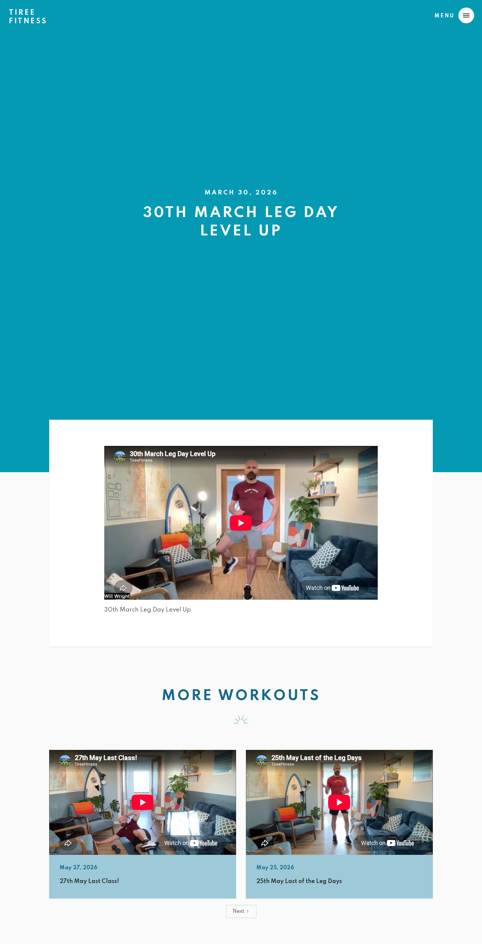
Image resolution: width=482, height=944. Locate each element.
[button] (453, 15)
